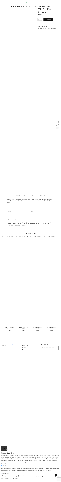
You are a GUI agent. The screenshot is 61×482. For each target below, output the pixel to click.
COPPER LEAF (45, 28)
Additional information (30, 195)
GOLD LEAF (50, 28)
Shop (43, 6)
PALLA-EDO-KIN (44, 26)
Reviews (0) (42, 195)
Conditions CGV (25, 345)
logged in (16, 225)
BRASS (41, 28)
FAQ (22, 349)
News (39, 6)
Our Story (28, 6)
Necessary (4, 465)
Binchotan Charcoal (19, 6)
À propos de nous (25, 354)
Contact (48, 6)
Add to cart (48, 19)
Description (19, 195)
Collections (34, 6)
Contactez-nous (25, 351)
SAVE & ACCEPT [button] (4, 480)
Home (12, 6)
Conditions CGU (25, 347)
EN (47, 2)
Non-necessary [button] (4, 471)
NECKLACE (54, 28)
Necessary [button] (3, 463)
